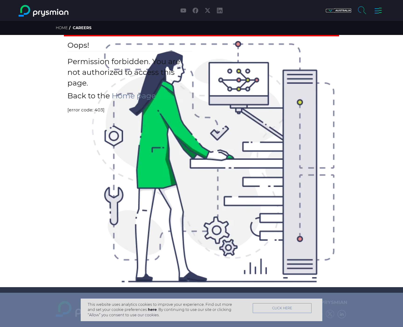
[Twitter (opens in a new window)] (207, 10)
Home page (134, 95)
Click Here (282, 308)
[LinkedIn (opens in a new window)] (219, 10)
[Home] (62, 11)
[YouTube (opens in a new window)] (183, 10)
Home (62, 28)
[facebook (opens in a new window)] (195, 10)
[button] (338, 10)
